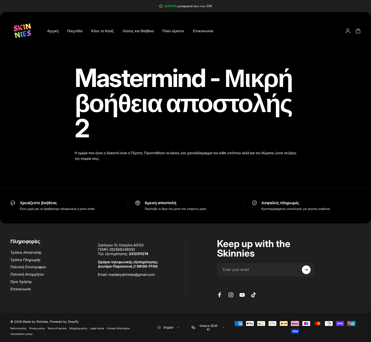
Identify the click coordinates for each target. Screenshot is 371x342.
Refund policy (18, 328)
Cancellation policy (21, 333)
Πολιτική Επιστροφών (28, 267)
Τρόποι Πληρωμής (25, 259)
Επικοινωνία (20, 289)
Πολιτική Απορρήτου (27, 274)
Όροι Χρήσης (21, 281)
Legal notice (97, 328)
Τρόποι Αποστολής (26, 252)
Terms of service (57, 328)
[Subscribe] (306, 269)
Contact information (118, 328)
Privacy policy (37, 328)
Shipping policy (78, 328)
